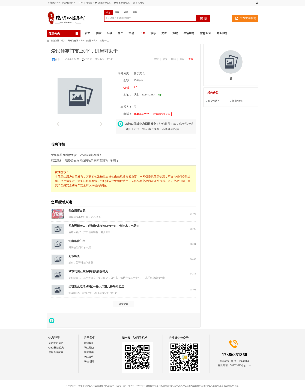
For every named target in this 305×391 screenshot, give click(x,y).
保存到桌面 (86, 2)
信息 (108, 12)
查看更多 (123, 304)
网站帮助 (89, 347)
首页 (88, 33)
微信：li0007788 (240, 361)
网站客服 (89, 343)
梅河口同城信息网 (69, 40)
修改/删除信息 (123, 2)
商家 (117, 12)
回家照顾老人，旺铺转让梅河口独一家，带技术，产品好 (103, 225)
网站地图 (89, 361)
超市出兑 (74, 256)
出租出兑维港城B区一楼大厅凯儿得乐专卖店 (96, 286)
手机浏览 (139, 2)
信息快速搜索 (55, 352)
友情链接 (89, 352)
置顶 (190, 59)
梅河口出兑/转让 (101, 40)
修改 (164, 59)
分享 (57, 59)
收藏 (182, 59)
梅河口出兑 (85, 40)
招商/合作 (237, 101)
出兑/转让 (213, 101)
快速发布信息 (104, 2)
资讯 (126, 12)
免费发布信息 (248, 18)
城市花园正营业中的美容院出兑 (88, 271)
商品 (135, 12)
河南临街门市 (76, 240)
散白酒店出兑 (76, 210)
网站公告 (89, 357)
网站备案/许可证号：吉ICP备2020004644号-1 (124, 385)
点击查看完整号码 (161, 114)
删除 (173, 59)
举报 (156, 59)
